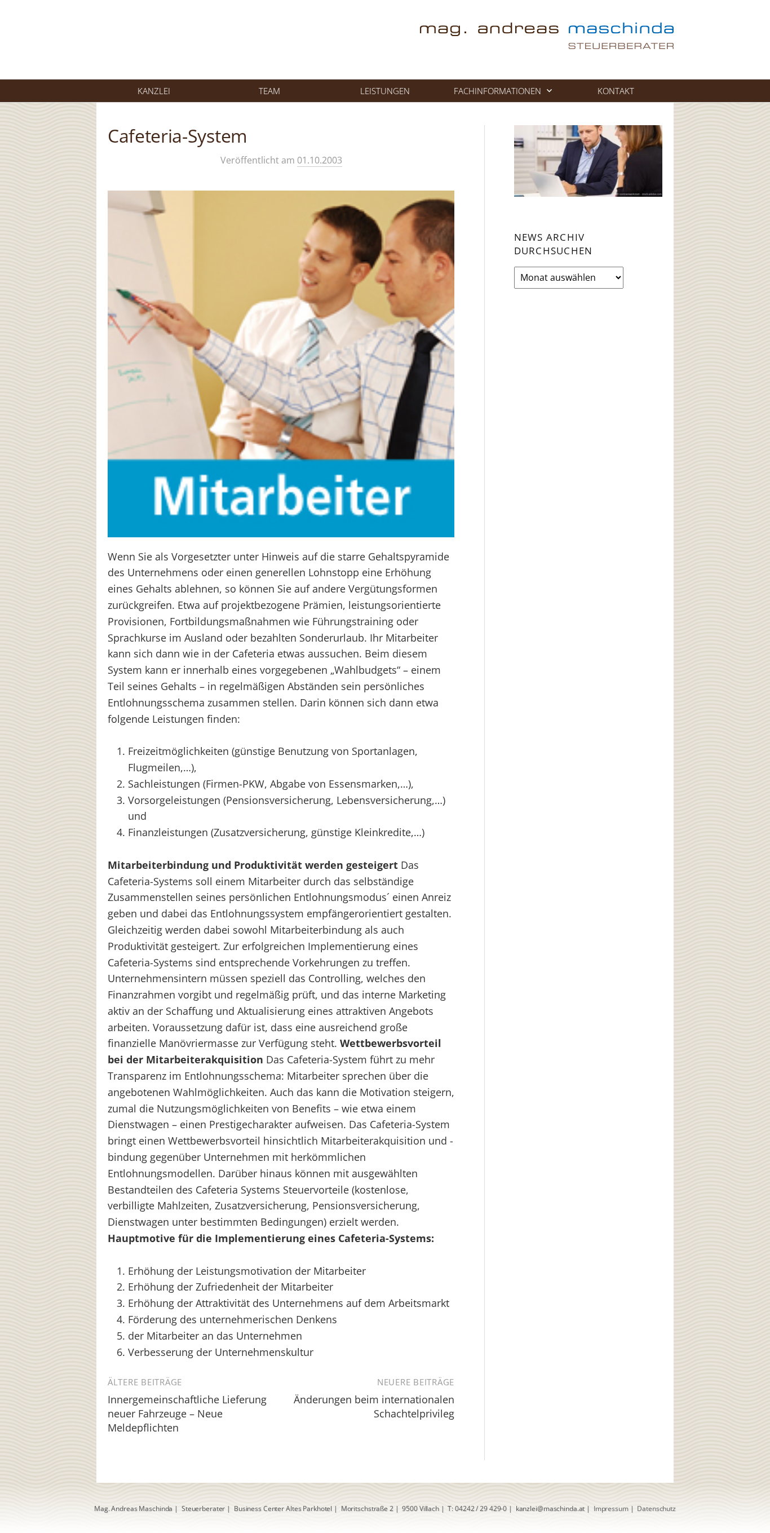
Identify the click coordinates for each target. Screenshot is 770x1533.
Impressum (611, 1508)
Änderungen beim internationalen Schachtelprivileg (374, 1406)
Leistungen (385, 90)
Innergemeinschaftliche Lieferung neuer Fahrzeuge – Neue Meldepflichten (187, 1413)
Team (269, 90)
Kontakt (616, 90)
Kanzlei (154, 90)
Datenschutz (656, 1508)
